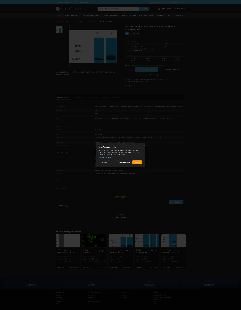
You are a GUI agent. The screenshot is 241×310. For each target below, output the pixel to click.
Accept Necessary (124, 162)
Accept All (137, 162)
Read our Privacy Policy (105, 157)
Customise (104, 162)
